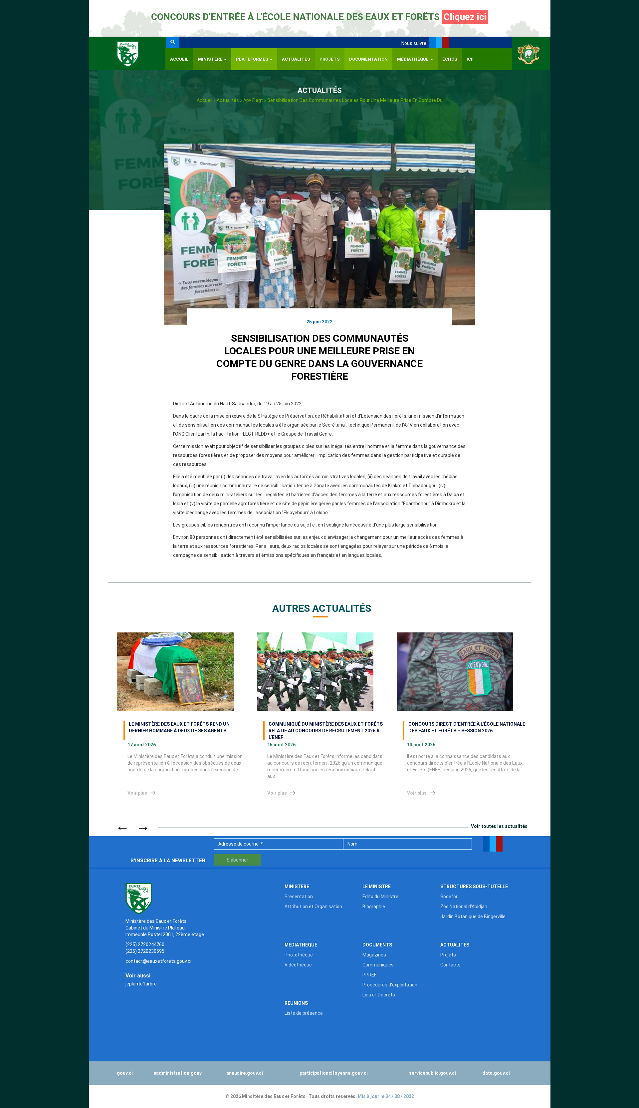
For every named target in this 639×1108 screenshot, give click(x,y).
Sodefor (449, 896)
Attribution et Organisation (313, 906)
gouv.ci (125, 1073)
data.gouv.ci (496, 1073)
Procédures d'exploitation (389, 984)
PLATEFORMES (252, 59)
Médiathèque (413, 59)
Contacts (450, 964)
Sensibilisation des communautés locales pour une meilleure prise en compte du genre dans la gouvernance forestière (319, 357)
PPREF (369, 974)
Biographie (373, 906)
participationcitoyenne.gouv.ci (334, 1073)
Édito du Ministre (380, 896)
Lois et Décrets (378, 994)
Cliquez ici (465, 16)
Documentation (368, 59)
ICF (470, 59)
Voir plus (137, 793)
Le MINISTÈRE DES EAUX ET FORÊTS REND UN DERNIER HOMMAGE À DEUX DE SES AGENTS (179, 727)
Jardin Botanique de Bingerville (473, 916)
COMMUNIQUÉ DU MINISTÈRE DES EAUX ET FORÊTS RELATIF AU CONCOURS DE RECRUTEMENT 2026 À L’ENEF (326, 730)
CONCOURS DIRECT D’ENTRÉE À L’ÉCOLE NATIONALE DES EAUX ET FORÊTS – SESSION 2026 (466, 727)
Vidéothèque (298, 964)
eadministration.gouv (177, 1073)
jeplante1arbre (141, 983)
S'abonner (237, 860)
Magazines (374, 954)
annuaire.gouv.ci (244, 1073)
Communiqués (378, 964)
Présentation (299, 896)
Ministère (210, 59)
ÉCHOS (449, 59)
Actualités (296, 59)
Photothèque (299, 954)
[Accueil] (127, 53)
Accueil (179, 59)
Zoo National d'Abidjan (463, 906)
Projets (330, 59)
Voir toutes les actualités (499, 826)
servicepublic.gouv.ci (432, 1073)
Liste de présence (304, 1013)
